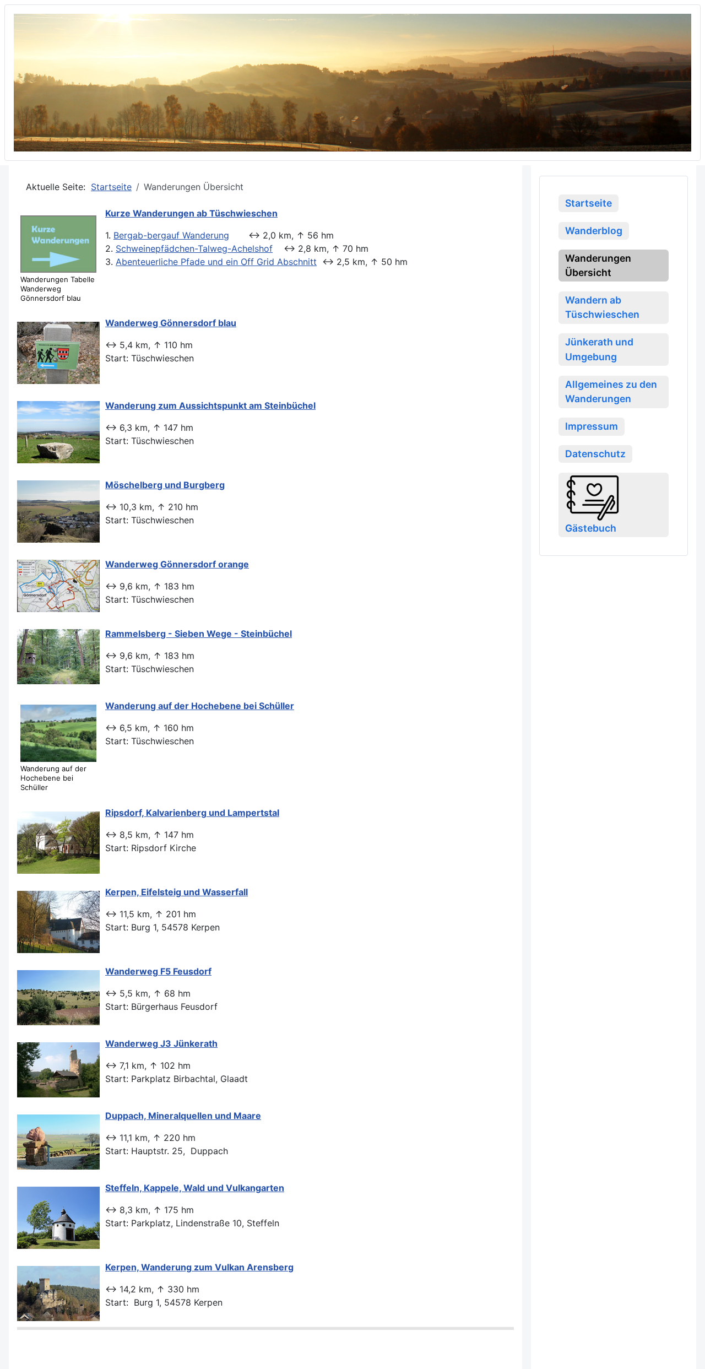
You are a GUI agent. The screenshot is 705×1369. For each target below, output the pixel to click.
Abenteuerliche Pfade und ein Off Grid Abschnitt (216, 261)
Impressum (591, 426)
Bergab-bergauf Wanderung (171, 235)
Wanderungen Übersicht (598, 265)
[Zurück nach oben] (685, 1348)
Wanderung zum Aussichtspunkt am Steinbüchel (210, 405)
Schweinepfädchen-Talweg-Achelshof (194, 248)
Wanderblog (593, 230)
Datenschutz (595, 453)
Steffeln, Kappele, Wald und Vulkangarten (194, 1187)
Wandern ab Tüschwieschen (602, 307)
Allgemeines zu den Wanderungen (611, 391)
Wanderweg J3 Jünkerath (161, 1043)
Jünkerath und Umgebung (599, 349)
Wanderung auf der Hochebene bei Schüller (199, 705)
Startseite (588, 203)
